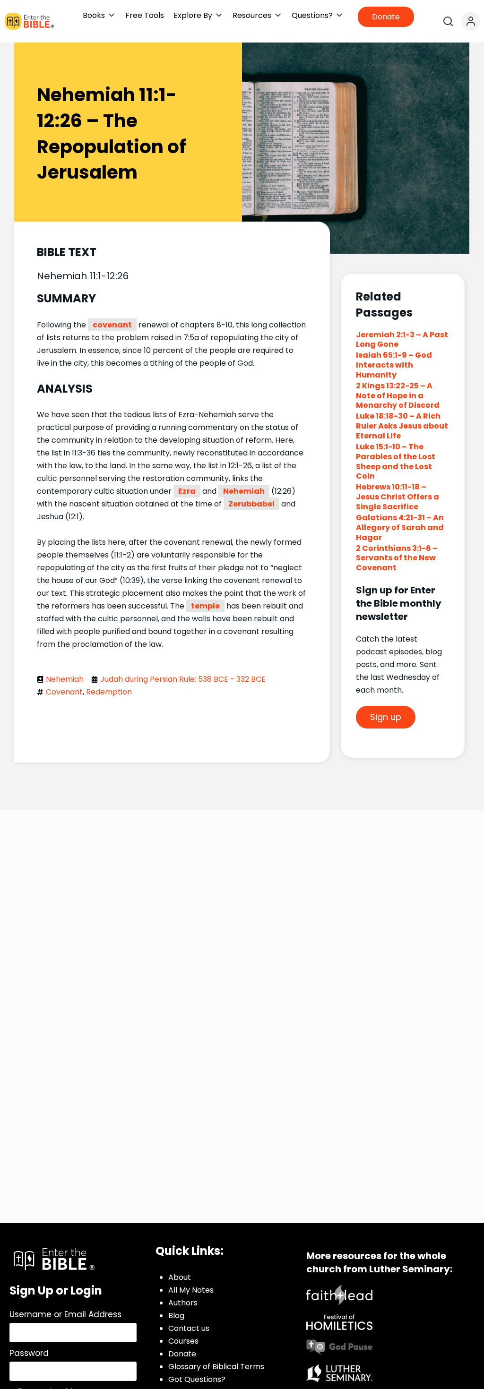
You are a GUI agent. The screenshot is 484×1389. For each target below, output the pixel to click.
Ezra (187, 491)
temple (205, 605)
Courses (183, 1341)
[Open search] (448, 21)
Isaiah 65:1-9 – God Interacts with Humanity (394, 365)
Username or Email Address (65, 1314)
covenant (112, 324)
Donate (182, 1353)
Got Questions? (196, 1379)
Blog (176, 1315)
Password (29, 1353)
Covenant (64, 691)
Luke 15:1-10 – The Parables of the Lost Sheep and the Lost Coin (395, 461)
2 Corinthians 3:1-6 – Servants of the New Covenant (397, 558)
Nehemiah (244, 491)
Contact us (188, 1328)
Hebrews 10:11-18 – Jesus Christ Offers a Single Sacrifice (397, 496)
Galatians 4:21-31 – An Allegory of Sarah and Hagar (400, 527)
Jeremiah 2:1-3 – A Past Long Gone (402, 339)
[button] (99, 15)
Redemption (109, 691)
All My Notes (191, 1290)
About (179, 1277)
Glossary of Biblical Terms (216, 1366)
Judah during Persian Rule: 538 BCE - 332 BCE (183, 679)
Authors (183, 1302)
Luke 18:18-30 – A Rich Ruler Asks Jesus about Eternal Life (402, 426)
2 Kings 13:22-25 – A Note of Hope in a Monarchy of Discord (398, 395)
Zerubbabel (251, 503)
